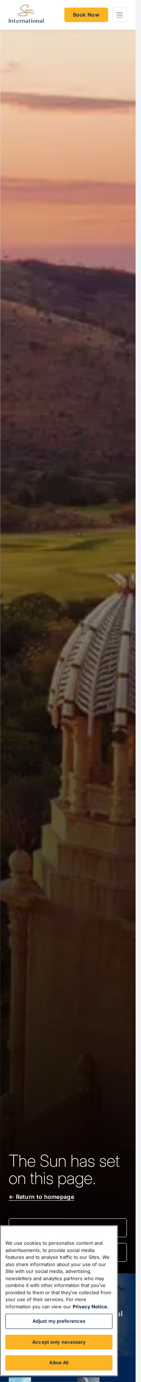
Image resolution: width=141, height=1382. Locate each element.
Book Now (86, 15)
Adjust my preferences (59, 1321)
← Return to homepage (41, 1196)
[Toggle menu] (119, 14)
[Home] (26, 15)
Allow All (58, 1362)
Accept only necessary (59, 1342)
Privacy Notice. (90, 1306)
